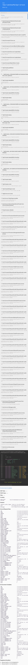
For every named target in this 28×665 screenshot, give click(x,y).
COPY (4, 10)
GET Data (2, 491)
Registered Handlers (5, 660)
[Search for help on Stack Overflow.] (6, 7)
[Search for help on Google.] (3, 7)
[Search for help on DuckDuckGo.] (4, 7)
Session (2, 502)
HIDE (8, 10)
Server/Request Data (5, 509)
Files (1, 495)
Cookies (2, 497)
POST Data (3, 493)
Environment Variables (6, 584)
